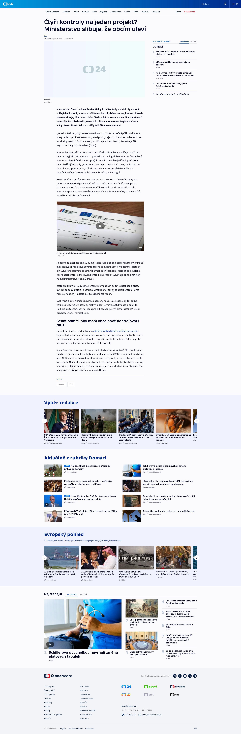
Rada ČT (83, 702)
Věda (136, 11)
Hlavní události (52, 11)
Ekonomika (116, 11)
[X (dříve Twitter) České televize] (190, 676)
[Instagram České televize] (175, 676)
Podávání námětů (87, 710)
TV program (49, 686)
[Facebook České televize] (180, 676)
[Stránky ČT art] (149, 694)
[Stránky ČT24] (126, 686)
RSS (195, 728)
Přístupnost (89, 728)
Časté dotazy (86, 714)
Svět (95, 11)
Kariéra (83, 706)
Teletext (48, 698)
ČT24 (71, 384)
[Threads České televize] (195, 676)
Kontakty (84, 718)
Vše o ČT (47, 718)
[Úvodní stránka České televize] (58, 676)
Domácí (85, 11)
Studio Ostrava (86, 698)
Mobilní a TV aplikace (53, 714)
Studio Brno (85, 694)
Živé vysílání (49, 690)
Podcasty (156, 11)
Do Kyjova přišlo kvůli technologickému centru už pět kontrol (80, 253)
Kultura (145, 11)
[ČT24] (8, 4)
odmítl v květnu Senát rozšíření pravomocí (115, 330)
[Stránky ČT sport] (150, 686)
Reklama (84, 690)
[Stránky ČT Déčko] (126, 694)
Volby (76, 11)
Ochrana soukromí (76, 728)
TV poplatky (49, 694)
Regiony (103, 11)
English (63, 728)
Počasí (127, 11)
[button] (100, 226)
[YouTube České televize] (185, 676)
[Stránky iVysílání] (177, 686)
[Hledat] (225, 4)
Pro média (84, 686)
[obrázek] (94, 69)
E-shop (47, 710)
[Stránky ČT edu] (174, 694)
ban (45, 36)
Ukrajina (66, 11)
